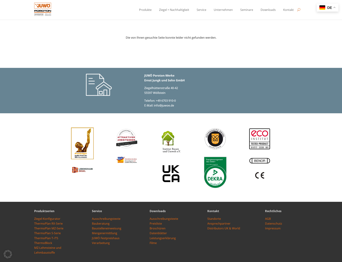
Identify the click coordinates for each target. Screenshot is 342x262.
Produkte (145, 10)
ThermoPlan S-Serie (47, 233)
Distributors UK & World (223, 228)
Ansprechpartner (218, 223)
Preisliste (156, 223)
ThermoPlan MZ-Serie (48, 228)
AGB (268, 219)
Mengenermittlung (104, 233)
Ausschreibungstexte (106, 219)
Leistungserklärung (163, 238)
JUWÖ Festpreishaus (106, 238)
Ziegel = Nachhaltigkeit (174, 10)
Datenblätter (158, 233)
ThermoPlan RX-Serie (48, 223)
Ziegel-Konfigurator (47, 219)
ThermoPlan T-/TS (46, 238)
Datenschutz (273, 223)
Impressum (273, 228)
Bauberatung (101, 223)
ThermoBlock (43, 243)
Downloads (268, 10)
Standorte (214, 219)
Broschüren (157, 228)
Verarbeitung (101, 243)
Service (201, 10)
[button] (8, 254)
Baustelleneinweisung (106, 228)
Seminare (246, 10)
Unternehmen (223, 10)
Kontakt (288, 10)
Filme (153, 243)
